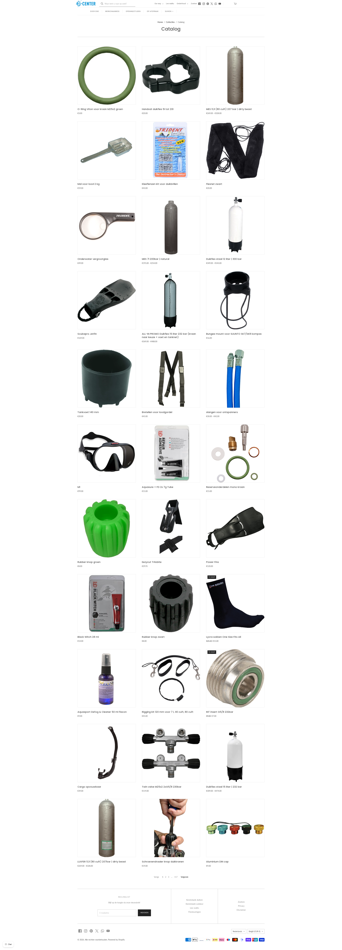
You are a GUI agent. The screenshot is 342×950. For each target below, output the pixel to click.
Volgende (184, 877)
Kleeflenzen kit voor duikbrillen (160, 184)
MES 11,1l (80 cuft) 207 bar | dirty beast (229, 109)
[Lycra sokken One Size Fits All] (235, 603)
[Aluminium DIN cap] (235, 828)
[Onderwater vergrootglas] (106, 225)
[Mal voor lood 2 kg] (106, 150)
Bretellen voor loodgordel (157, 412)
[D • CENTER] (85, 3)
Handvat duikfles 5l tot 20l (157, 109)
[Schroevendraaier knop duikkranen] (171, 828)
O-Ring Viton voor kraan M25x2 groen (100, 109)
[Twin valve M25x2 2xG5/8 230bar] (171, 753)
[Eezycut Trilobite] (171, 528)
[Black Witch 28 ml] (106, 603)
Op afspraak (152, 11)
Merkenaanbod (112, 11)
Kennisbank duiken (194, 900)
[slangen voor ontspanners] (235, 378)
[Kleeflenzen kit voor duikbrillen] (171, 150)
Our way (158, 3)
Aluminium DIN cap (217, 861)
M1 (78, 487)
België (254, 931)
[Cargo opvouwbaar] (106, 753)
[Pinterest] (208, 4)
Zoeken (194, 3)
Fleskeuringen (194, 912)
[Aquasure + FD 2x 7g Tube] (171, 453)
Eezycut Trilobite (152, 562)
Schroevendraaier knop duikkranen (163, 861)
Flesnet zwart (214, 184)
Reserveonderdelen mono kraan (225, 487)
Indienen (144, 912)
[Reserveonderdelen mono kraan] (235, 453)
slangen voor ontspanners (222, 412)
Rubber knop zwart (153, 637)
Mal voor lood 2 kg (88, 184)
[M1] (106, 453)
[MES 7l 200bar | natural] (171, 225)
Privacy (241, 906)
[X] (212, 4)
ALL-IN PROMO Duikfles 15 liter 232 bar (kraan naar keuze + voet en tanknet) (169, 335)
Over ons (94, 11)
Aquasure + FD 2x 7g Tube (157, 487)
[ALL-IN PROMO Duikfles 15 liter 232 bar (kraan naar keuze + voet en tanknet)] (171, 300)
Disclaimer (241, 910)
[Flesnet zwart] (235, 150)
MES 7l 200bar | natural (155, 259)
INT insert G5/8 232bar (219, 712)
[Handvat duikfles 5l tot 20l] (171, 75)
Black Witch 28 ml (88, 637)
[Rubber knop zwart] (171, 603)
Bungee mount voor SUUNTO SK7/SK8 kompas (234, 333)
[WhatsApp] (216, 4)
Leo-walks (170, 3)
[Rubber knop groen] (106, 528)
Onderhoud (181, 3)
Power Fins (212, 562)
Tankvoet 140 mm (88, 412)
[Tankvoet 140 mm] (106, 378)
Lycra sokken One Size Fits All (223, 637)
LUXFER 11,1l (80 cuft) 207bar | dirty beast (101, 861)
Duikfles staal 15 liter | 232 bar (224, 786)
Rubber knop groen (88, 562)
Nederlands (237, 931)
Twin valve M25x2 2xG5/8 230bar (161, 786)
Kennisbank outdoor (194, 904)
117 (176, 877)
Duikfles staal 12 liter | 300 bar (224, 259)
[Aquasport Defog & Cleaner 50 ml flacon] (106, 678)
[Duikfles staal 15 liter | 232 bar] (235, 753)
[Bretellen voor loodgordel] (171, 378)
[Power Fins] (235, 528)
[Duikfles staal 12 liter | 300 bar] (235, 225)
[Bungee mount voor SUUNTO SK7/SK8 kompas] (235, 300)
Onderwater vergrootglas (92, 259)
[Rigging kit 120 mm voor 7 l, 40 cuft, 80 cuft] (171, 678)
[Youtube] (220, 4)
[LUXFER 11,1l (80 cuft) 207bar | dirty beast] (106, 828)
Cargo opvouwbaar (89, 786)
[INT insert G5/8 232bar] (235, 678)
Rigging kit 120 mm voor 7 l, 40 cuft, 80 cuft (167, 712)
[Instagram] (204, 4)
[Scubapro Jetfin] (106, 300)
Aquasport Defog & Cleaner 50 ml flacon (102, 712)
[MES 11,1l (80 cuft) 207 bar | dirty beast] (235, 75)
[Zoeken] (102, 3)
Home (160, 22)
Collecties (170, 22)
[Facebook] (199, 4)
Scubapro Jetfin (87, 333)
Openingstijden (133, 11)
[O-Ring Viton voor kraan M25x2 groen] (106, 75)
